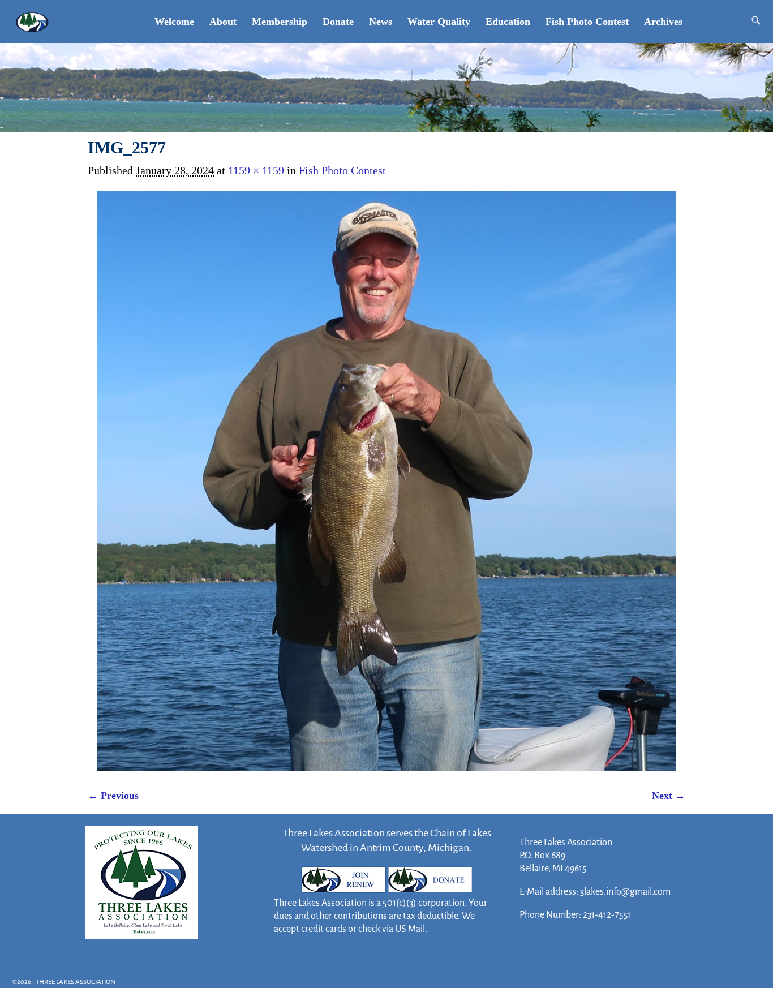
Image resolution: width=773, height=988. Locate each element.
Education (508, 21)
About (223, 21)
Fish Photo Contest (587, 21)
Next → (668, 795)
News (380, 21)
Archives (663, 21)
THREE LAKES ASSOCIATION (75, 982)
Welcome (174, 21)
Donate (338, 21)
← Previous (113, 795)
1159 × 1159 (256, 170)
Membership (279, 21)
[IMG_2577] (386, 481)
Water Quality (438, 21)
